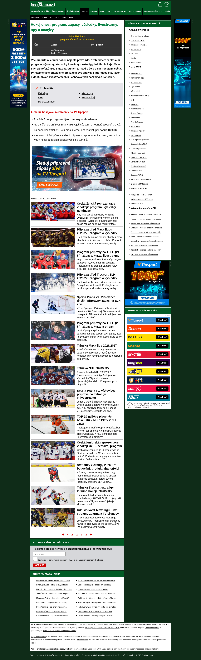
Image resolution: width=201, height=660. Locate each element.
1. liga (44, 17)
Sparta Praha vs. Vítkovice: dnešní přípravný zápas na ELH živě (99, 300)
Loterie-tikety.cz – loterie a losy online (93, 589)
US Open (134, 54)
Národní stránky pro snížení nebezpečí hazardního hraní (136, 649)
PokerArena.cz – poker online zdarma (51, 607)
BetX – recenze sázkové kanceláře (144, 245)
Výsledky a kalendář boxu (141, 180)
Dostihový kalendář (138, 166)
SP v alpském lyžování (140, 140)
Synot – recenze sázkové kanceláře (145, 237)
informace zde (82, 640)
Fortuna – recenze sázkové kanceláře (146, 215)
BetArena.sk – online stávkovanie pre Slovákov (96, 594)
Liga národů (135, 87)
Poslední (91, 534)
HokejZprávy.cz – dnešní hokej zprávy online (54, 589)
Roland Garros (136, 113)
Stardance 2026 (137, 204)
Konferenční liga (137, 78)
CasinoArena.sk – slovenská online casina (95, 611)
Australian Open (137, 109)
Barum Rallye (136, 63)
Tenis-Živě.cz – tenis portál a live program (52, 594)
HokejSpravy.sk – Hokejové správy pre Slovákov (97, 603)
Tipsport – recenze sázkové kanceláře (146, 219)
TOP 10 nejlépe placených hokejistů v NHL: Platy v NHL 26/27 (97, 420)
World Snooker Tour (139, 157)
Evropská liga (136, 73)
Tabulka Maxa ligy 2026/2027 (97, 345)
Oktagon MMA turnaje (139, 184)
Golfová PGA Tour (138, 162)
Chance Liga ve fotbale (140, 36)
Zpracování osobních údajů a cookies (97, 655)
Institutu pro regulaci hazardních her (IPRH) (102, 628)
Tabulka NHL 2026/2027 (93, 368)
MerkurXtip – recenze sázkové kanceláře (147, 241)
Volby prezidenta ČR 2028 (141, 195)
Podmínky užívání (72, 655)
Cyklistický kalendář (139, 149)
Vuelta (133, 58)
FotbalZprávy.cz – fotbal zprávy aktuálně (52, 585)
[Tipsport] (182, 107)
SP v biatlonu (136, 135)
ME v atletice (136, 49)
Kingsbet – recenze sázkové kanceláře (146, 250)
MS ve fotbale (136, 82)
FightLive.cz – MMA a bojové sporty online (53, 580)
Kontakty (40, 655)
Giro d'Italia (135, 126)
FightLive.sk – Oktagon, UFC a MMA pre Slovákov (97, 598)
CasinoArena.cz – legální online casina (52, 616)
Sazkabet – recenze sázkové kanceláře (146, 228)
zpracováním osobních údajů (60, 560)
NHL (40, 97)
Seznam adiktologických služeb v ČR (86, 649)
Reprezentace (68, 17)
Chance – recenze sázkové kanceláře (146, 232)
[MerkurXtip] (18, 107)
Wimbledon (135, 118)
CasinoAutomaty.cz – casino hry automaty (94, 585)
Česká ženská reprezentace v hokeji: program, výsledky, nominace (97, 207)
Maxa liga (87, 93)
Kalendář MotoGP (138, 131)
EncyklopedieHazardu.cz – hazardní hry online (96, 580)
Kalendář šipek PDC (139, 144)
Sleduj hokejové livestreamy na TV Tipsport (61, 112)
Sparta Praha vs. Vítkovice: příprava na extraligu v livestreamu (96, 394)
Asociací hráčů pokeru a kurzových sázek (59, 631)
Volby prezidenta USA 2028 (142, 199)
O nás (32, 655)
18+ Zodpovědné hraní (123, 655)
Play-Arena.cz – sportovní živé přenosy (51, 603)
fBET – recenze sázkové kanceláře (144, 254)
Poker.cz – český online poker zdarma (51, 611)
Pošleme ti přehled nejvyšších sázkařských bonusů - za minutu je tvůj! (73, 548)
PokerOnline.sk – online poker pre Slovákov (95, 616)
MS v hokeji (54, 17)
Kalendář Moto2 (137, 171)
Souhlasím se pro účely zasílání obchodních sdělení (70, 560)
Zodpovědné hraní (152, 628)
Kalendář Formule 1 (139, 45)
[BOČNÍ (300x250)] (147, 305)
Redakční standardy (54, 655)
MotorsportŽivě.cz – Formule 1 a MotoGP (52, 598)
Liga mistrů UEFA (137, 40)
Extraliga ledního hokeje (140, 96)
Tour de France (137, 122)
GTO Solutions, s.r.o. (146, 655)
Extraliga (35, 17)
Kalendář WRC (137, 175)
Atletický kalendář (138, 153)
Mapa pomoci (107, 649)
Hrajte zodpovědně (38, 637)
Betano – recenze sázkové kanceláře (145, 223)
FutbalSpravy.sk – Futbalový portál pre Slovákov (97, 607)
